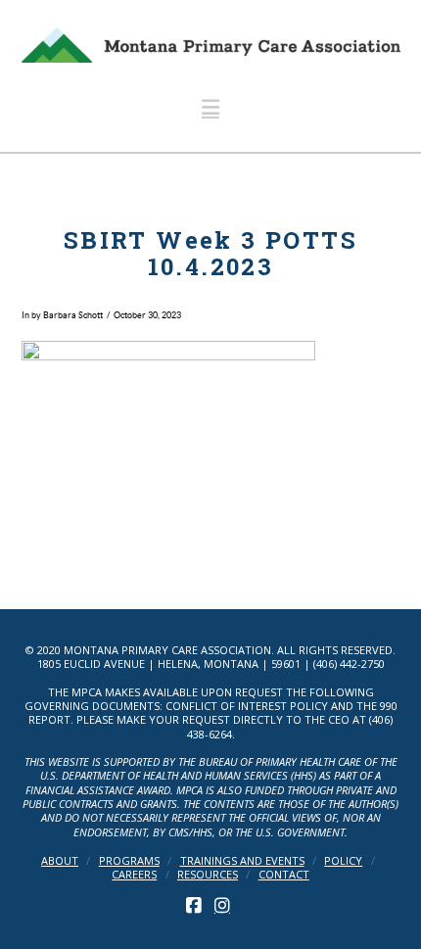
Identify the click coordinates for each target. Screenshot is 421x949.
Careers (134, 874)
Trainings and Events (242, 861)
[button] (210, 107)
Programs (129, 861)
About (59, 861)
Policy (343, 861)
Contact (283, 874)
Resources (207, 874)
